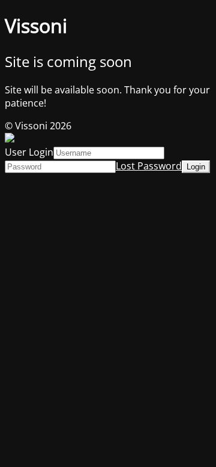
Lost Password (149, 165)
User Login (29, 152)
